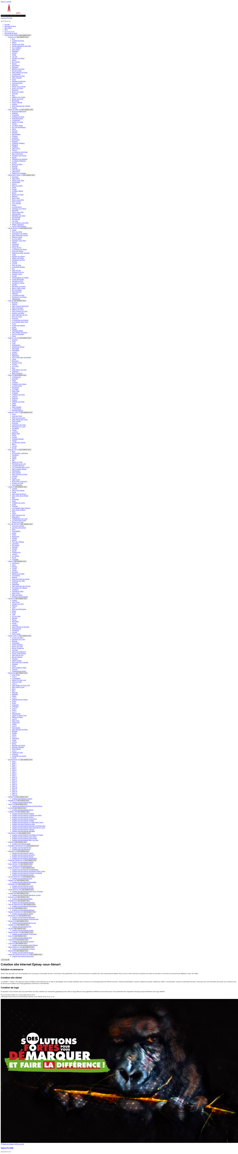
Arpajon (14, 104)
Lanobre (15, 625)
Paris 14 (14, 784)
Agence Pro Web (6, 18)
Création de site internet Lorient (22, 886)
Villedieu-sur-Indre (18, 402)
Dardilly (14, 733)
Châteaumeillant (17, 331)
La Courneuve (16, 207)
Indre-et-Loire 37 (14, 412)
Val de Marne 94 (13, 228)
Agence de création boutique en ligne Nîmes (27, 806)
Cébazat (15, 547)
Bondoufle (15, 101)
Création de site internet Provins (23, 875)
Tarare (14, 740)
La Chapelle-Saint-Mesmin (21, 508)
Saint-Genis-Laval (18, 687)
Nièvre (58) (12, 951)
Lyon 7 (14, 712)
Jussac (14, 623)
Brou (13, 368)
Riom (14, 529)
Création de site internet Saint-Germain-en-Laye (28, 828)
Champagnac (16, 629)
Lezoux (14, 554)
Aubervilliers (16, 182)
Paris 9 (14, 775)
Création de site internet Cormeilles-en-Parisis (27, 835)
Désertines (15, 584)
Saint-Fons (15, 721)
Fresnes (14, 262)
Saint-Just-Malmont (19, 652)
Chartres (15, 340)
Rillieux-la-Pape (17, 717)
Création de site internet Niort (22, 866)
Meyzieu (15, 692)
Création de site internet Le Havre (23, 949)
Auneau (14, 364)
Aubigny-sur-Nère (18, 313)
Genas (14, 735)
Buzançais (15, 387)
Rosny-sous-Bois (18, 200)
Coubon (14, 669)
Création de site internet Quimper (23, 902)
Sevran (14, 189)
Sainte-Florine (16, 660)
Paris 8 (14, 774)
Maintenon (15, 356)
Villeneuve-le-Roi (18, 272)
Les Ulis (14, 56)
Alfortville (15, 246)
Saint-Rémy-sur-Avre (19, 370)
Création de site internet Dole (22, 938)
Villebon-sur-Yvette (18, 97)
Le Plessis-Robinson (19, 161)
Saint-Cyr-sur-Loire (18, 418)
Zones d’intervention (11, 35)
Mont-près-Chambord (19, 481)
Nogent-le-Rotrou (18, 347)
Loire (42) (11, 943)
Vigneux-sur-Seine (18, 58)
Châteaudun (16, 345)
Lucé (13, 343)
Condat (14, 632)
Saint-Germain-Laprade (20, 662)
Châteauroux (16, 377)
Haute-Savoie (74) (14, 932)
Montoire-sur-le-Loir (19, 464)
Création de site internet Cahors (22, 810)
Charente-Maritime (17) (16, 860)
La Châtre (15, 389)
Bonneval (15, 361)
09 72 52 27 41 (9, 31)
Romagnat (15, 545)
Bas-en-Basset (17, 657)
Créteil (14, 230)
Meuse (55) (12, 921)
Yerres (14, 55)
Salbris (14, 458)
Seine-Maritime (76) (15, 947)
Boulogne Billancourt (19, 111)
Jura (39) (11, 936)
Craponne (15, 705)
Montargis (15, 499)
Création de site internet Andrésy (23, 813)
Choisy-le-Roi (16, 248)
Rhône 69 (11, 673)
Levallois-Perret (17, 125)
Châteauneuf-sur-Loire (19, 519)
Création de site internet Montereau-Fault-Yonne (28, 871)
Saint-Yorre (16, 593)
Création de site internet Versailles (23, 831)
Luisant (14, 352)
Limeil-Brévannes (18, 279)
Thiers (14, 535)
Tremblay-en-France (19, 209)
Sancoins (15, 318)
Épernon (15, 354)
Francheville (16, 728)
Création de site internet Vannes (22, 888)
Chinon (14, 430)
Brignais (14, 731)
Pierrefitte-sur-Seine (18, 216)
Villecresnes (16, 299)
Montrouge (16, 140)
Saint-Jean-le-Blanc (18, 510)
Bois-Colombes (17, 154)
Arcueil (14, 276)
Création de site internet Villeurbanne (24, 858)
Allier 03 (11, 561)
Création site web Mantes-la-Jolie (23, 824)
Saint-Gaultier (16, 407)
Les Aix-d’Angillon (18, 334)
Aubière (14, 538)
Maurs (14, 611)
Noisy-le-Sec (16, 202)
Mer (13, 460)
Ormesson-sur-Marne (19, 297)
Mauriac (14, 606)
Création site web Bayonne (21, 849)
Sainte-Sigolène (17, 645)
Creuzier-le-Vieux (18, 591)
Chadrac (15, 659)
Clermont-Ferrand (18, 526)
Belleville (15, 694)
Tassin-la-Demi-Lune (19, 715)
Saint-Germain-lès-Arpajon (21, 106)
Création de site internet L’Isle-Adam (24, 837)
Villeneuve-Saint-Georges (21, 253)
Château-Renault (18, 439)
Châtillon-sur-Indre (18, 395)
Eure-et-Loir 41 (13, 449)
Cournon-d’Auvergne (19, 528)
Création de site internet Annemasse (24, 934)
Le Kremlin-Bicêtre (18, 267)
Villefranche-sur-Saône (20, 699)
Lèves (14, 359)
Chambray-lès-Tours (19, 425)
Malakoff (15, 145)
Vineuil (14, 457)
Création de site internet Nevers (22, 953)
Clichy (14, 129)
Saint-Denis (16, 179)
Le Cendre (15, 556)
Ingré (13, 512)
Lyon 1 (14, 736)
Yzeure (14, 570)
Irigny (14, 689)
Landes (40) (12, 925)
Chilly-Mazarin (17, 78)
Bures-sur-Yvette (18, 92)
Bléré (13, 444)
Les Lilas (15, 221)
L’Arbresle (15, 706)
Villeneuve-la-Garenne (19, 159)
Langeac (15, 650)
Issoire (14, 533)
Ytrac (14, 607)
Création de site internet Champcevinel (25, 919)
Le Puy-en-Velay (17, 638)
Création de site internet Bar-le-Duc (24, 923)
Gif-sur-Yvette (17, 71)
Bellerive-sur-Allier (18, 574)
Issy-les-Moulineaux (19, 127)
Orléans (14, 489)
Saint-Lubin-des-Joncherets (21, 357)
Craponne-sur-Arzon (19, 671)
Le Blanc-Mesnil (17, 191)
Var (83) (10, 928)
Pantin (14, 187)
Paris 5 (14, 768)
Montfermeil (16, 217)
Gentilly (14, 285)
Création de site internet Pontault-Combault (27, 873)
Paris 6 (14, 770)
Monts (14, 435)
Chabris (14, 400)
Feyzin (14, 758)
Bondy (14, 193)
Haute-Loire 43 (13, 636)
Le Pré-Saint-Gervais (19, 226)
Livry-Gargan (16, 203)
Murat (14, 613)
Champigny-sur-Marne (19, 233)
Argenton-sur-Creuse (19, 384)
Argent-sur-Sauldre (18, 325)
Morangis (15, 90)
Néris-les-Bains (17, 595)
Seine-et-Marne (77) (15, 867)
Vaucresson (16, 171)
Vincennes (15, 244)
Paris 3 (14, 765)
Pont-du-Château (18, 542)
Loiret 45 (11, 487)
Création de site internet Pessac (22, 857)
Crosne (14, 108)
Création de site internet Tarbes (22, 914)
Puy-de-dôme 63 (14, 524)
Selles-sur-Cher (17, 462)
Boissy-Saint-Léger (18, 288)
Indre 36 (11, 375)
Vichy (14, 565)
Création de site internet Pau (21, 848)
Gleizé (14, 696)
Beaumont (15, 536)
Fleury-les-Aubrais (18, 490)
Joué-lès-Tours (17, 416)
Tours (14, 414)
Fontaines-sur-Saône (19, 756)
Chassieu (15, 754)
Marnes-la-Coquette (19, 173)
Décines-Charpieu (18, 747)
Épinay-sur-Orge (17, 99)
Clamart (14, 131)
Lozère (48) (12, 893)
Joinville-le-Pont (17, 281)
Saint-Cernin (16, 634)
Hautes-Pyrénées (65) (15, 912)
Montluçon (15, 563)
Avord (14, 327)
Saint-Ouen (16, 198)
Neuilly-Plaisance (18, 224)
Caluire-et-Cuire (17, 752)
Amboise (15, 423)
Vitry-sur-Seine (17, 232)
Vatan (14, 403)
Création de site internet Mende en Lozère (26, 895)
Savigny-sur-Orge (18, 44)
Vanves (14, 150)
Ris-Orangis (16, 62)
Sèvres (14, 157)
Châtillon (15, 147)
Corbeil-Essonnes (18, 41)
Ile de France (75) (14, 759)
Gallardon (15, 371)
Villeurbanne (16, 714)
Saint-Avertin (16, 421)
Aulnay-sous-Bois (18, 180)
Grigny (14, 60)
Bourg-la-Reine (17, 164)
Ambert (14, 549)
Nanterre (15, 113)
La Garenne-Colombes (20, 152)
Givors (14, 701)
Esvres (14, 448)
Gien (13, 497)
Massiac (14, 618)
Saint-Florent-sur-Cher (19, 311)
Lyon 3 (14, 677)
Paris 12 (14, 781)
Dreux (14, 341)
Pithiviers (15, 506)
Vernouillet (15, 348)
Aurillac (14, 600)
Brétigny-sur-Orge (18, 69)
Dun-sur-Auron (17, 317)
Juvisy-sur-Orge (17, 88)
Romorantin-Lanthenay (20, 453)
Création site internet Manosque (23, 956)
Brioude (14, 641)
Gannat (14, 577)
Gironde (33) (12, 851)
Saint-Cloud (16, 148)
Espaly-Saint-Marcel (19, 653)
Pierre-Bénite (16, 749)
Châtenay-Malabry (18, 143)
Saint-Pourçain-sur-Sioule (20, 579)
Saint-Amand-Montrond (20, 306)
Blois (13, 451)
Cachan (14, 263)
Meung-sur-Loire (17, 522)
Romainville (16, 219)
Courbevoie (16, 120)
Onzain (14, 478)
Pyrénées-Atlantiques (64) (17, 846)
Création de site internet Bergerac (23, 917)
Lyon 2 (14, 751)
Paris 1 (14, 761)
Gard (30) (11, 804)
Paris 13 (14, 783)
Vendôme (15, 455)
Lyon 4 (14, 684)
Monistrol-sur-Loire (18, 639)
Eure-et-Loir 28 (13, 338)
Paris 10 (14, 777)
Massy (14, 42)
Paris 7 (14, 772)
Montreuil (15, 177)
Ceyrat (14, 551)
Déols (14, 380)
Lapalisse (15, 590)
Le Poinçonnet (17, 386)
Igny (13, 95)
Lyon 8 (14, 719)
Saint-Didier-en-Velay (19, 668)
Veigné (14, 441)
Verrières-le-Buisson (19, 81)
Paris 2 (14, 763)
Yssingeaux (16, 643)
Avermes (15, 582)
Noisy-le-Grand (17, 186)
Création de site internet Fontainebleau (25, 869)
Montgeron (16, 65)
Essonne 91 (12, 37)
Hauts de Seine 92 (14, 109)
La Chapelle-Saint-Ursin (20, 322)
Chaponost (16, 722)
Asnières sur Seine (18, 117)
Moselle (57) (12, 800)
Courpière (15, 559)
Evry (13, 39)
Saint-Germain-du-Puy (19, 315)
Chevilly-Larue (17, 274)
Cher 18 (10, 300)
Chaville (14, 168)
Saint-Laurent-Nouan (19, 469)
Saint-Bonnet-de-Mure (20, 729)
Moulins (14, 567)
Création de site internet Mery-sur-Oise (25, 840)
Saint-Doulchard (17, 308)
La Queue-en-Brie (18, 295)
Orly (13, 269)
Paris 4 (14, 767)
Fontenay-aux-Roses (19, 155)
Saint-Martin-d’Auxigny (19, 332)
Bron (13, 691)
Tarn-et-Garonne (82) (15, 904)
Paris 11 (14, 779)
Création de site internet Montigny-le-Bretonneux (28, 826)
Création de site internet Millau (22, 899)
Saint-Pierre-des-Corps (20, 419)
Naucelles (15, 621)
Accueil (6, 24)
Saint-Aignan (16, 473)
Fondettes (15, 428)
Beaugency (16, 517)
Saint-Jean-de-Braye (19, 494)
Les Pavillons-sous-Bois (20, 223)
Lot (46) (11, 808)
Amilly (14, 504)
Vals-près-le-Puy (18, 655)
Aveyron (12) (12, 897)
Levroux (14, 396)
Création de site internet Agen (22, 878)
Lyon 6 (14, 708)
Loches (14, 437)
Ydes (13, 614)
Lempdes (15, 543)
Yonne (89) (12, 939)
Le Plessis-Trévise (18, 283)
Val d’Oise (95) (13, 833)
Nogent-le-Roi (17, 363)
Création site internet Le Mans (22, 799)
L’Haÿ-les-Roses (17, 251)
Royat (14, 558)
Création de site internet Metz (22, 802)
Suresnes (15, 138)
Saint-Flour (16, 602)
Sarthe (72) (12, 797)
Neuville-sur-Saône (18, 745)
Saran (14, 501)
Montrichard (16, 471)
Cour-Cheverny (17, 485)
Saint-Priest (16, 675)
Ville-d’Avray (16, 170)
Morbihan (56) (13, 884)
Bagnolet (15, 210)
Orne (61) (11, 908)
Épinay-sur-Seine (18, 194)
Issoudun (15, 379)
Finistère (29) (12, 901)
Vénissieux (15, 738)
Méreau (14, 329)
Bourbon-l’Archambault (20, 597)
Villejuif (14, 242)
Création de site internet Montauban (24, 906)
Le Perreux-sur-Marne (19, 249)
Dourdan (15, 94)
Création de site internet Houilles (23, 821)
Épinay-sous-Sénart (19, 86)
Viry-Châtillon (16, 48)
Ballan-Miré (16, 434)
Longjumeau (16, 74)
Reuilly (14, 405)
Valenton (15, 293)
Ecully (14, 703)
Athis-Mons (16, 49)
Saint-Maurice (16, 292)
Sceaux (14, 163)
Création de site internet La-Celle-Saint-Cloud (27, 822)
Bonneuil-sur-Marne (18, 286)
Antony (14, 124)
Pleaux (14, 620)
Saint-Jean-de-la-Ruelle (20, 496)
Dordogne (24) (13, 915)
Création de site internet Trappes (23, 829)
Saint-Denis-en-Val (18, 515)
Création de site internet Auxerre (23, 941)
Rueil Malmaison (17, 118)
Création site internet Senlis (21, 844)
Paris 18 (14, 791)
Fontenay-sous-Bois (19, 240)
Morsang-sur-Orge (18, 76)
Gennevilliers (16, 134)
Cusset (14, 568)
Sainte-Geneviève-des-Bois (21, 46)
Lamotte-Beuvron (18, 465)
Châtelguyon (16, 552)
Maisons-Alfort (17, 237)
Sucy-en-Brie (16, 265)
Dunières (15, 664)
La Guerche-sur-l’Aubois (20, 320)
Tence (14, 666)
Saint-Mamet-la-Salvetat (20, 627)
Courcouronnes (17, 83)
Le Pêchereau (16, 409)
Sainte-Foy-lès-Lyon (19, 680)
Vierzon (14, 304)
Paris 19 (14, 793)
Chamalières (16, 531)
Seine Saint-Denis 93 (15, 175)
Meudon (15, 133)
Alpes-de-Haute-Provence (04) (19, 954)
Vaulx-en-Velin (17, 682)
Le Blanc (15, 382)
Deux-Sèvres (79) (14, 864)
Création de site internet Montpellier (24, 882)
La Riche (15, 432)
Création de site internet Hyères (22, 930)
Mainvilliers (15, 350)
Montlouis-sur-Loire (18, 426)
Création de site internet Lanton (22, 853)
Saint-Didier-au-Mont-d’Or (21, 685)
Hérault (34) (12, 880)
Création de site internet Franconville (24, 838)
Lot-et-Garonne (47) (15, 877)
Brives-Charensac (18, 648)
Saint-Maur (15, 391)
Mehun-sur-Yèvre (18, 309)
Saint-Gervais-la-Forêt (19, 474)
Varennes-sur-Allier (18, 581)
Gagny (14, 205)
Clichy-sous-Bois (18, 212)
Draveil (14, 53)
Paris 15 (14, 786)
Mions (14, 744)
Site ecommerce (10, 26)
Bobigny (15, 196)
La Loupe (15, 366)
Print (6, 30)
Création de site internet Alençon (23, 910)
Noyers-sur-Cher (17, 483)
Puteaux (14, 136)
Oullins (14, 724)
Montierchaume (17, 410)
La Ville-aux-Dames (18, 442)
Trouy (14, 324)
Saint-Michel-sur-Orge (19, 72)
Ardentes (15, 393)
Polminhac (15, 630)
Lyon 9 (14, 726)
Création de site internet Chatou (23, 817)
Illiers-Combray (17, 373)
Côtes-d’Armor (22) (14, 889)
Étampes (15, 67)
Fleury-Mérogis (17, 102)
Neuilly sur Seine (17, 122)
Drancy (14, 184)
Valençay (15, 398)
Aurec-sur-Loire (17, 646)
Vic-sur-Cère (16, 616)
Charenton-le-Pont (18, 260)
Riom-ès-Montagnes (19, 609)
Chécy (14, 513)
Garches (15, 166)
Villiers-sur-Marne (18, 258)
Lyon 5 (14, 698)
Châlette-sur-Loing (18, 503)
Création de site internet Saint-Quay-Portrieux (27, 891)
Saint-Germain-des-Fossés (21, 586)
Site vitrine (8, 28)
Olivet (14, 492)
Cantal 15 (11, 598)
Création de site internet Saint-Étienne (25, 945)
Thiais (14, 255)
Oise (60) (11, 842)
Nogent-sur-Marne (18, 256)
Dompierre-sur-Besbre (19, 588)
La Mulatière (16, 678)
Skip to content (6, 2)
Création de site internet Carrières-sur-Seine (26, 815)
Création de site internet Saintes (23, 862)
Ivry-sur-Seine (16, 239)
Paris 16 (14, 788)
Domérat (15, 572)
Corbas (14, 742)
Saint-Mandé (16, 270)
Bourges (15, 302)
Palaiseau (15, 51)
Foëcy (14, 336)
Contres (14, 476)
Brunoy (14, 64)
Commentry (16, 575)
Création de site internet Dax (21, 927)
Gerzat (14, 540)
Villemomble (16, 214)
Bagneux (15, 141)
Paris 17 (14, 790)
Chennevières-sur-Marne (20, 278)
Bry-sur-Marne (17, 290)
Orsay (14, 79)
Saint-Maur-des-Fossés (20, 235)
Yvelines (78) (12, 812)
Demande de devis (10, 33)
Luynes (14, 446)
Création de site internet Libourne (23, 855)
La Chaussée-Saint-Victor (20, 467)
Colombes (15, 115)
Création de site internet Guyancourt (24, 819)
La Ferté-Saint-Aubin (19, 520)
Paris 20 (14, 795)
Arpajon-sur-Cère (18, 604)
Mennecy (15, 85)
